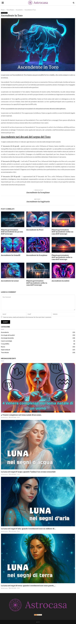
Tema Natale (5, 352)
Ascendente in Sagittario (38, 201)
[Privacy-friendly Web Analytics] (38, 615)
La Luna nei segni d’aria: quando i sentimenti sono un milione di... (28, 528)
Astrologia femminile (7, 338)
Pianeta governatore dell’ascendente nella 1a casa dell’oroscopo (62, 257)
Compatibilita (5, 344)
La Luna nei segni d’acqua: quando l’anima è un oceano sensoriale (28, 472)
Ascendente (4, 12)
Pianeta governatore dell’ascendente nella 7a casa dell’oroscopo (36, 283)
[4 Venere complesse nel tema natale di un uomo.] (38, 388)
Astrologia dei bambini (8, 335)
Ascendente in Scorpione (38, 192)
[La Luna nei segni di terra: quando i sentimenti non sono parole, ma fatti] (38, 558)
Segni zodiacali (5, 349)
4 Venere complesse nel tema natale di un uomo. (21, 415)
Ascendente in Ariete (60, 281)
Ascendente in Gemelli (10, 255)
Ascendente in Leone (10, 281)
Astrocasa (5, 417)
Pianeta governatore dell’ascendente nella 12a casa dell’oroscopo (62, 232)
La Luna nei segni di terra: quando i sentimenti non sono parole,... (28, 585)
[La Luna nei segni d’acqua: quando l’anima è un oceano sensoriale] (38, 444)
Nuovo (3, 347)
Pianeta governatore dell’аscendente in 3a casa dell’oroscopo (12, 232)
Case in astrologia (6, 341)
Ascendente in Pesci (34, 230)
